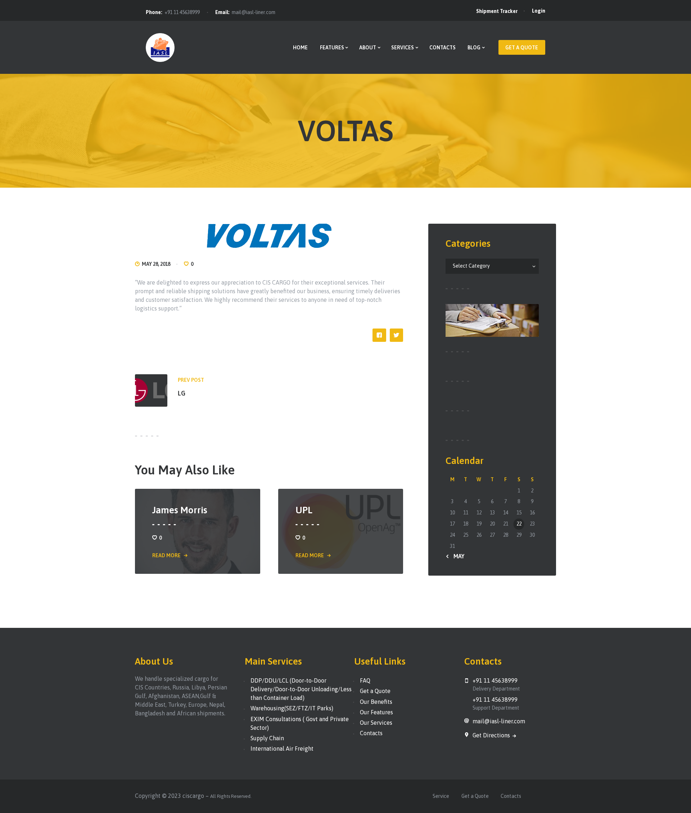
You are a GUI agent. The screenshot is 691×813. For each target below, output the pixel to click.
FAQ (365, 680)
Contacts (371, 733)
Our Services (376, 722)
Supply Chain (267, 738)
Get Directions (492, 735)
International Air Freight (281, 748)
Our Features (376, 712)
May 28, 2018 (156, 264)
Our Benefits (376, 701)
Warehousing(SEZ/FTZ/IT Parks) (291, 708)
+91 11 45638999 (182, 12)
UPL (303, 510)
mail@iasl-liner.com (253, 12)
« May (456, 556)
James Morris (179, 510)
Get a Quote (375, 691)
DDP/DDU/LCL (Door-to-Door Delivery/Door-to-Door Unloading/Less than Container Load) (301, 689)
